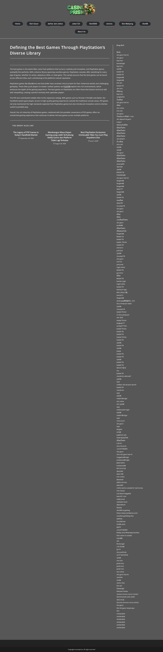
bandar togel (121, 281)
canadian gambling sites (125, 516)
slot (118, 541)
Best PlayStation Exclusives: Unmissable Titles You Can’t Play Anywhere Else (93, 135)
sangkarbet (121, 97)
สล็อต (118, 105)
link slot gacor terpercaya (125, 608)
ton (118, 371)
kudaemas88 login (123, 460)
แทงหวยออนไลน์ (122, 438)
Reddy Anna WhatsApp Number (128, 533)
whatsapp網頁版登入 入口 (126, 301)
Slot (118, 611)
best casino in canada (124, 535)
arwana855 (120, 164)
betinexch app (122, 290)
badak (119, 351)
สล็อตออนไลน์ (121, 231)
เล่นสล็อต (120, 200)
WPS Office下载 (122, 292)
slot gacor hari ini (123, 55)
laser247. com (121, 496)
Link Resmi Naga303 (124, 493)
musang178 (121, 206)
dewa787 (120, 203)
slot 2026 (120, 317)
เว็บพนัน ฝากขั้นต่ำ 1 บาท (125, 116)
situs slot (120, 144)
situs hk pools (121, 446)
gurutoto (120, 273)
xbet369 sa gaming (123, 510)
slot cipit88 (120, 404)
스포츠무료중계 (122, 449)
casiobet (120, 577)
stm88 (119, 432)
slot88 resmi (121, 524)
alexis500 (120, 471)
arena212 (120, 248)
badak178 (120, 72)
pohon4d (120, 264)
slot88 (119, 558)
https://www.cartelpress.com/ (127, 513)
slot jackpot (121, 139)
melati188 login (122, 398)
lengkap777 (121, 323)
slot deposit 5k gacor (124, 119)
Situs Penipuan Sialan (124, 303)
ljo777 (119, 549)
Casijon (119, 122)
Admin (16, 61)
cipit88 (119, 69)
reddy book (121, 499)
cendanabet (121, 614)
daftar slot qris (122, 482)
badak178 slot (121, 312)
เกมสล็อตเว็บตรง (122, 220)
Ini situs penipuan (123, 315)
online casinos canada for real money (130, 488)
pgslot (119, 527)
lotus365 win (121, 521)
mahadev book (122, 502)
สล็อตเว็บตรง (121, 128)
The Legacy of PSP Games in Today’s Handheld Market (26, 133)
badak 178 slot (122, 242)
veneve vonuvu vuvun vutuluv (127, 594)
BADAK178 (120, 172)
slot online (120, 108)
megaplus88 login (123, 457)
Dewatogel (120, 588)
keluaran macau (122, 591)
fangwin (119, 429)
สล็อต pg (120, 91)
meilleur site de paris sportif (126, 385)
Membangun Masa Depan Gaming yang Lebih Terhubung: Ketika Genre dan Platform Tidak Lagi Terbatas (59, 136)
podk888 (120, 225)
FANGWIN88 (121, 175)
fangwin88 (120, 77)
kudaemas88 (121, 466)
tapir (118, 382)
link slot (119, 83)
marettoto (120, 390)
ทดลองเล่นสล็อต (122, 125)
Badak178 (120, 236)
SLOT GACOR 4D (122, 555)
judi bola (120, 250)
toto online (120, 477)
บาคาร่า (119, 443)
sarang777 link (122, 326)
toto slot (120, 111)
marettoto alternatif (124, 376)
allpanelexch (121, 505)
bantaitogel (121, 63)
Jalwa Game (121, 463)
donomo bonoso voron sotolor (128, 602)
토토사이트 (120, 600)
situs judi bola (121, 552)
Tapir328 (119, 167)
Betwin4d (120, 479)
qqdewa (119, 519)
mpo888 (119, 538)
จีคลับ (119, 52)
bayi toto (120, 60)
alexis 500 (120, 474)
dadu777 (120, 189)
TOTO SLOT (121, 421)
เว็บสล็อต (120, 100)
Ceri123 (119, 262)
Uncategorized (53, 61)
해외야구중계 (121, 368)
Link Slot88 (120, 546)
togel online (121, 267)
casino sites (121, 583)
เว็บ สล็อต (120, 142)
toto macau (121, 491)
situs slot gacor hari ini (124, 454)
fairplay (119, 507)
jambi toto (120, 563)
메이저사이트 (121, 468)
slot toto (120, 88)
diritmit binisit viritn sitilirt (126, 597)
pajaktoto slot (121, 435)
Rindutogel (120, 544)
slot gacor (120, 58)
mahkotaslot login (123, 410)
